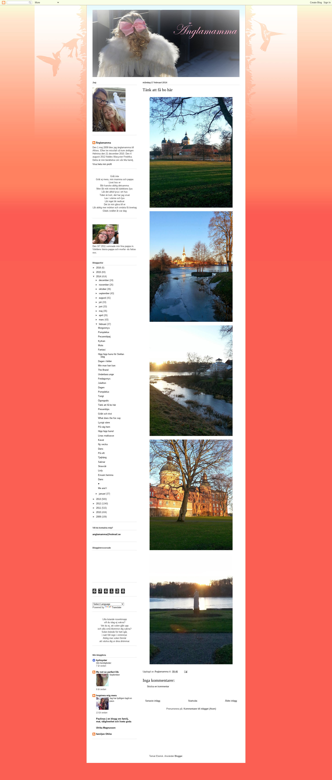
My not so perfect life (107, 672)
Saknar (101, 462)
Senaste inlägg (152, 701)
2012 (99, 503)
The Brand (103, 370)
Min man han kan (106, 365)
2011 (99, 508)
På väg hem (104, 427)
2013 (99, 499)
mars (102, 319)
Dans (100, 449)
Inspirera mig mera (106, 695)
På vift (101, 453)
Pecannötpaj (104, 336)
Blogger (178, 756)
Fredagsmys (104, 378)
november (104, 284)
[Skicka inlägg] (185, 671)
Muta (100, 345)
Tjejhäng (102, 457)
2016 (99, 267)
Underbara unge (106, 374)
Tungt (101, 396)
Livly (100, 470)
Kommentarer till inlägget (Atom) (200, 708)
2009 (99, 516)
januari (102, 493)
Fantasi (101, 349)
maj (101, 311)
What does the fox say (109, 418)
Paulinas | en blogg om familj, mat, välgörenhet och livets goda (113, 720)
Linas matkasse (106, 435)
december (104, 280)
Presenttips (103, 409)
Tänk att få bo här (107, 405)
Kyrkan (101, 341)
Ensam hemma (105, 475)
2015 (99, 272)
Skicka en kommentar (158, 686)
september (104, 293)
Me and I (102, 488)
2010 (99, 512)
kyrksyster (101, 660)
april (101, 315)
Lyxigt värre (104, 422)
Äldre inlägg (231, 701)
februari (103, 324)
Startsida (192, 701)
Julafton (102, 383)
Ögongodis (103, 400)
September (114, 675)
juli (100, 302)
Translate (116, 607)
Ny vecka (103, 444)
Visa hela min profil (102, 164)
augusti (103, 298)
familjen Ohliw (104, 734)
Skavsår (102, 466)
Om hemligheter (103, 663)
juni (101, 306)
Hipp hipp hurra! (106, 431)
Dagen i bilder (105, 361)
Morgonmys (104, 328)
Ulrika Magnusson (106, 727)
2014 (99, 276)
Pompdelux (103, 332)
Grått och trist (105, 413)
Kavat (101, 440)
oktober (103, 289)
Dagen (101, 387)
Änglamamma (103, 142)
